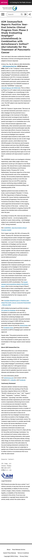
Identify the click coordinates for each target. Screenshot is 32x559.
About (8, 549)
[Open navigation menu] (2, 14)
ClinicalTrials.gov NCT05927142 (10, 88)
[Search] (22, 14)
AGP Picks (4, 2)
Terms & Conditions (23, 553)
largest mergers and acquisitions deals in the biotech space (14, 284)
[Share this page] (30, 14)
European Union (8, 327)
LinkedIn (13, 380)
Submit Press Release (9, 553)
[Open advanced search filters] (25, 14)
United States (24, 325)
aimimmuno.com (9, 378)
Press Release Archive (18, 549)
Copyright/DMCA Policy (11, 556)
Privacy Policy (24, 556)
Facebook (22, 380)
